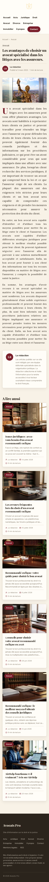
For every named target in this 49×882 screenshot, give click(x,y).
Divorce (16, 23)
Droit (35, 17)
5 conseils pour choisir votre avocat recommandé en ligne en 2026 (20, 641)
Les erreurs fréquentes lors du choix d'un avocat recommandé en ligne (19, 508)
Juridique (25, 17)
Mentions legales (10, 848)
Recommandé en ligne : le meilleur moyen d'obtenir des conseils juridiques (20, 709)
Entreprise (28, 23)
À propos (20, 29)
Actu (15, 17)
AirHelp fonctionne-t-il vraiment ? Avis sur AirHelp (21, 775)
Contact (34, 29)
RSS (22, 848)
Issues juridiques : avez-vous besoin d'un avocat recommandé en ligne (19, 440)
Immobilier (8, 29)
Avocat (6, 23)
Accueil (6, 17)
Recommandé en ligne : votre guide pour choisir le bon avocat (23, 574)
